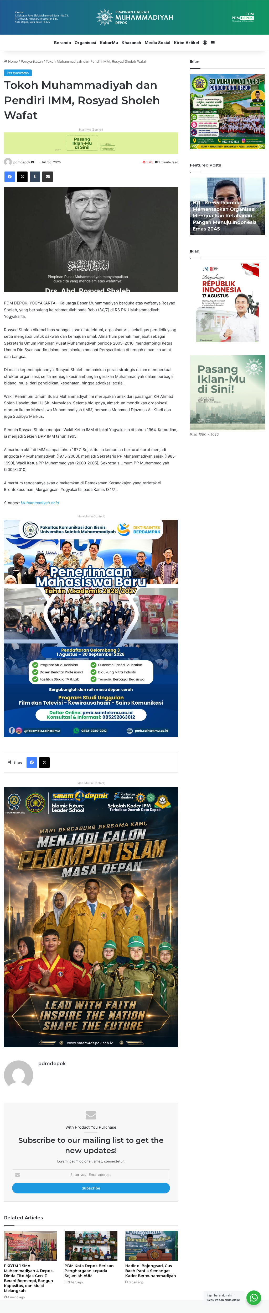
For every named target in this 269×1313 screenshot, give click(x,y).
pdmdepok (21, 162)
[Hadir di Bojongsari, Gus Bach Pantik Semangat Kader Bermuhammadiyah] (151, 1246)
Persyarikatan (32, 61)
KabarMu (109, 42)
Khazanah (131, 42)
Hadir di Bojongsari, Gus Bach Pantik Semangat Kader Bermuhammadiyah (150, 1270)
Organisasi (85, 42)
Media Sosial (157, 42)
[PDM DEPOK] (134, 17)
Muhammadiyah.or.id (40, 502)
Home (12, 61)
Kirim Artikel (186, 42)
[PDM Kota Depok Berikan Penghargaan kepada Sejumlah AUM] (91, 1246)
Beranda (62, 42)
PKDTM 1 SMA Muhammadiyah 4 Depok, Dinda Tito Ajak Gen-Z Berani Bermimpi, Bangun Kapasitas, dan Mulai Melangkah (29, 1278)
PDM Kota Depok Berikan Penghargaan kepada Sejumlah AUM (89, 1270)
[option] (227, 206)
